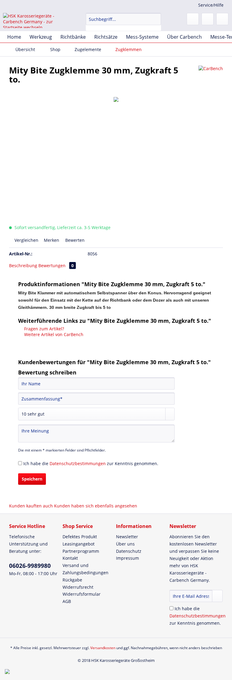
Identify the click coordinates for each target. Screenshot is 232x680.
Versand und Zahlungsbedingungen (85, 568)
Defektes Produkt (80, 536)
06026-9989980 (30, 566)
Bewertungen (56, 265)
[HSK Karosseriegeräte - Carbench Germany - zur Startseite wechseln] (35, 20)
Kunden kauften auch (31, 506)
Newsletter (127, 536)
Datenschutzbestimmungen (78, 463)
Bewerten (74, 240)
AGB (67, 601)
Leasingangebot (79, 544)
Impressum (127, 558)
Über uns (125, 544)
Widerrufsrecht (78, 587)
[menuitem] (123, 22)
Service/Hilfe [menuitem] (211, 5)
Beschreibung (23, 265)
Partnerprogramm (81, 551)
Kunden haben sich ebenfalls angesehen (95, 506)
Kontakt (70, 558)
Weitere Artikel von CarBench (53, 334)
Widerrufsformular (82, 594)
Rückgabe (72, 580)
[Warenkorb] (222, 19)
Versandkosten (102, 647)
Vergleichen (25, 240)
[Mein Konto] (207, 19)
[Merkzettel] (193, 19)
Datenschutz (128, 551)
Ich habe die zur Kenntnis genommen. (90, 463)
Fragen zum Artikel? (43, 329)
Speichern (32, 479)
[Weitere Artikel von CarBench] (210, 76)
